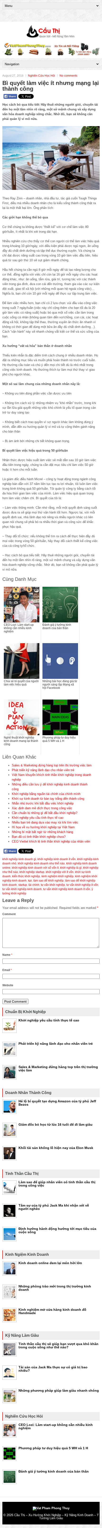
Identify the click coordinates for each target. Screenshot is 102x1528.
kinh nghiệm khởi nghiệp (58, 876)
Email (7, 970)
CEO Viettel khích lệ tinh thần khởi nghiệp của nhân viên (51, 841)
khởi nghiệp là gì (71, 867)
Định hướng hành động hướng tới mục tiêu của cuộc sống (57, 1230)
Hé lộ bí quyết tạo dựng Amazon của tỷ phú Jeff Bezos (57, 1102)
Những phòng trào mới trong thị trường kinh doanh (55, 1287)
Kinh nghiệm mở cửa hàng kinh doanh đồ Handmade (52, 1311)
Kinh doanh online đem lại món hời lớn (50, 1263)
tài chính (33, 885)
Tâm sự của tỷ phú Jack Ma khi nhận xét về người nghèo (54, 1207)
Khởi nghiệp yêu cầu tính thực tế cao (37, 817)
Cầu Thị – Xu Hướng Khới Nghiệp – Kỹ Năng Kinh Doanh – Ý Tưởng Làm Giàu (56, 1516)
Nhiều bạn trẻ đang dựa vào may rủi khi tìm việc (45, 822)
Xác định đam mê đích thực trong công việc (42, 808)
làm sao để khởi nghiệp (48, 880)
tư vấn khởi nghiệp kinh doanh (22, 889)
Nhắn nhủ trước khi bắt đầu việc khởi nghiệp (43, 803)
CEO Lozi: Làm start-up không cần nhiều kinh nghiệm (56, 1426)
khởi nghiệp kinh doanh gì (19, 859)
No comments (68, 75)
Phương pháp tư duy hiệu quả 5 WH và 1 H (53, 1448)
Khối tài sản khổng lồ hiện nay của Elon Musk (56, 1148)
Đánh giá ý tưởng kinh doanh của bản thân (54, 1471)
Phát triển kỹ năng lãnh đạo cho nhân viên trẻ (43, 770)
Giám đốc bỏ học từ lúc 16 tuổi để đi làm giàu (56, 1124)
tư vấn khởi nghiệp (53, 885)
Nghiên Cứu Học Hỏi (41, 75)
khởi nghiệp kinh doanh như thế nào (41, 863)
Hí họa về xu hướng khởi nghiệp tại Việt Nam (43, 827)
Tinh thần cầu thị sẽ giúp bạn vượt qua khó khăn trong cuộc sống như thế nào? (58, 1345)
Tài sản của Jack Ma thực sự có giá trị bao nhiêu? (53, 1368)
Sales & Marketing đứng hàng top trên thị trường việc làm (52, 765)
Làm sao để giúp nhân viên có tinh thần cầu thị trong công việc (57, 1183)
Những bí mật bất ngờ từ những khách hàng (42, 832)
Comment (9, 914)
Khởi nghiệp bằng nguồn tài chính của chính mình (46, 794)
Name (7, 954)
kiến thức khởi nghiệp (26, 876)
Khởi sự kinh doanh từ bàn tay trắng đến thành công (48, 798)
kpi (30, 880)
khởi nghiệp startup (31, 872)
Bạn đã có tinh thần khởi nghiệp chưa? (38, 836)
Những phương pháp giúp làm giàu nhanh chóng (59, 1390)
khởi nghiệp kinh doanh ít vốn (56, 859)
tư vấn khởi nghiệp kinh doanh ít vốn (66, 889)
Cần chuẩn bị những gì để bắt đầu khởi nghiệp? (44, 813)
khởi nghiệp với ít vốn (60, 872)
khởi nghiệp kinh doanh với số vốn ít (35, 867)
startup (22, 885)
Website (7, 985)
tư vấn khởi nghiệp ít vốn (82, 885)
